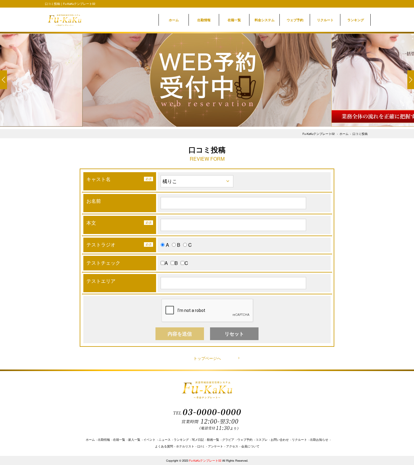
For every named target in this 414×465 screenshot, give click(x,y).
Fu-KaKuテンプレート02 (318, 134)
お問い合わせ (280, 439)
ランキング (355, 19)
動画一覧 (213, 439)
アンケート (215, 446)
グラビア (228, 439)
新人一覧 (134, 439)
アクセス (232, 446)
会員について (250, 446)
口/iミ (201, 446)
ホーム (174, 19)
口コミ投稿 (360, 134)
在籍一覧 (234, 19)
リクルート (325, 19)
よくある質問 (164, 446)
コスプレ (261, 439)
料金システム (265, 19)
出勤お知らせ (319, 439)
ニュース (165, 439)
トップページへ (207, 358)
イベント (149, 439)
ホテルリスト (185, 446)
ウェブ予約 (295, 19)
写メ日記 (198, 439)
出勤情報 (204, 19)
